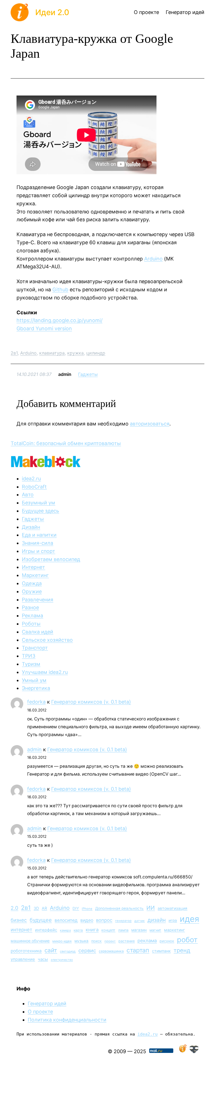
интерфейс (46, 929)
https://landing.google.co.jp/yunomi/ (59, 320)
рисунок (167, 941)
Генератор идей (47, 1003)
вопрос (104, 920)
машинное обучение (30, 940)
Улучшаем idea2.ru (45, 672)
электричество (62, 960)
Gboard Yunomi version (44, 328)
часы (43, 959)
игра (173, 920)
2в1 (14, 353)
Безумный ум (38, 503)
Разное (30, 607)
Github (60, 289)
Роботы (31, 624)
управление (23, 959)
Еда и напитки (39, 535)
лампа (123, 930)
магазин (139, 930)
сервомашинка (111, 951)
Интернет (33, 567)
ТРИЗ (28, 656)
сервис (87, 950)
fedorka (36, 702)
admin (34, 749)
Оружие (32, 591)
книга (92, 929)
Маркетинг (35, 575)
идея (189, 919)
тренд (182, 950)
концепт (108, 930)
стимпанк (161, 950)
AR (44, 908)
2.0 (14, 908)
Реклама (32, 615)
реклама (147, 940)
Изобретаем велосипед (51, 559)
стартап (138, 950)
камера (65, 930)
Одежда (32, 583)
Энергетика (36, 688)
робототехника (26, 950)
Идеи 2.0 (52, 12)
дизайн (157, 920)
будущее (41, 920)
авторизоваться (149, 424)
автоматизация (172, 908)
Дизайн (31, 527)
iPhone (87, 909)
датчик (139, 921)
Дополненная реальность (119, 908)
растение (126, 941)
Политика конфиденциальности (67, 1020)
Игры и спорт (38, 551)
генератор (123, 921)
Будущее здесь (40, 511)
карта (78, 930)
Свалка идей (37, 632)
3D (36, 908)
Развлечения (37, 599)
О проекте (40, 1012)
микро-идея (62, 941)
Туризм (31, 664)
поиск (96, 941)
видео (86, 920)
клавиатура (52, 353)
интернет (21, 929)
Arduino (153, 259)
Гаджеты (88, 374)
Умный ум (34, 680)
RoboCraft (34, 487)
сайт (51, 950)
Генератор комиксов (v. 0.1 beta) (91, 702)
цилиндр (95, 353)
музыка (81, 941)
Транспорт (35, 648)
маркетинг (174, 929)
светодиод (68, 951)
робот (187, 939)
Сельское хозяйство (47, 640)
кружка (75, 353)
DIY (76, 908)
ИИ (150, 907)
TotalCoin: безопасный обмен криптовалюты (66, 443)
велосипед (66, 920)
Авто (28, 494)
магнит (155, 930)
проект (110, 941)
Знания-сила (37, 543)
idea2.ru (31, 478)
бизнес (19, 920)
